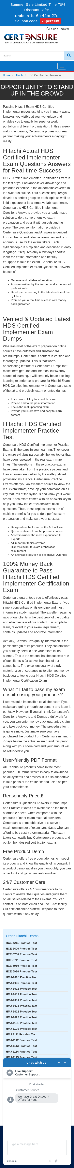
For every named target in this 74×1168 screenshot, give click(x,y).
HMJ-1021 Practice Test (21, 1005)
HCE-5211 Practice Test (21, 942)
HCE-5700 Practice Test (21, 954)
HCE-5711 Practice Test (21, 960)
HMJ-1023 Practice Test (21, 1017)
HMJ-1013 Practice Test (21, 994)
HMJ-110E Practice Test (21, 1023)
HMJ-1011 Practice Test (21, 982)
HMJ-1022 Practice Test (21, 1011)
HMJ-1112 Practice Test (21, 1040)
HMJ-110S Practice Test (21, 1028)
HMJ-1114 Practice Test (21, 1051)
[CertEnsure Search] (69, 55)
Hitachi (19, 75)
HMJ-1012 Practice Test (21, 988)
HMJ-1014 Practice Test (21, 1000)
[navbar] (8, 64)
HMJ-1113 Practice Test (21, 1045)
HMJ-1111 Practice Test (21, 1034)
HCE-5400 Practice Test (21, 948)
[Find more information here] (37, 1111)
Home (6, 75)
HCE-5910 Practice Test (21, 965)
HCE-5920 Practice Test (21, 971)
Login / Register (59, 28)
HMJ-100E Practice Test (21, 977)
